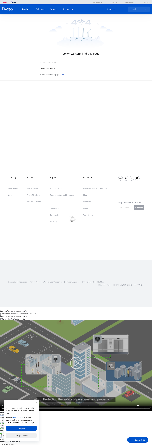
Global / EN (129, 2)
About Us (111, 9)
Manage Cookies (21, 435)
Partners (96, 2)
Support (54, 9)
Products (26, 9)
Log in (145, 2)
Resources (68, 9)
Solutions (40, 9)
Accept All (21, 428)
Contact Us (113, 2)
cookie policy (17, 417)
